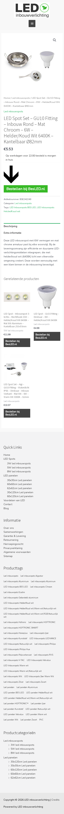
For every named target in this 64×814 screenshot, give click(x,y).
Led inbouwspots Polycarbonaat (18, 655)
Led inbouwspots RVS (43, 655)
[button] (54, 40)
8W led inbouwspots (19, 471)
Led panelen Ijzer (38, 703)
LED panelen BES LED (14, 692)
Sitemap (8, 556)
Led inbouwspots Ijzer (39, 633)
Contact (8, 504)
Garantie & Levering (15, 536)
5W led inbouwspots (19, 467)
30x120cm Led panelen (20, 492)
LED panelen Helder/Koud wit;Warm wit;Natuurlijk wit (28, 698)
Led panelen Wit (11, 719)
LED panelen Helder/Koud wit (39, 692)
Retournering (11, 540)
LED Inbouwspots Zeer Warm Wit (39, 676)
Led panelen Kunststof (13, 709)
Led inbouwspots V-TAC (14, 660)
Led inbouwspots (21, 97)
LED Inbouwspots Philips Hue (17, 649)
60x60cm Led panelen (19, 484)
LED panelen (11, 475)
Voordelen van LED (14, 500)
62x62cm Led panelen (19, 488)
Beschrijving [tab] (10, 226)
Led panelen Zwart (28, 719)
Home (7, 97)
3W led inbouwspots (19, 463)
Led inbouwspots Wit (13, 676)
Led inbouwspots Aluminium (16, 581)
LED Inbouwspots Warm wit (16, 665)
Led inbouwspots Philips (45, 644)
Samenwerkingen (13, 532)
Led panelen (9, 687)
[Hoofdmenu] (32, 23)
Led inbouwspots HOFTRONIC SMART (21, 627)
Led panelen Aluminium (27, 687)
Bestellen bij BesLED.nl (25, 188)
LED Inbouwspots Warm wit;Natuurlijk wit (23, 671)
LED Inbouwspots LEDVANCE (43, 638)
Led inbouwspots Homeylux (16, 633)
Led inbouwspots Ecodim (14, 592)
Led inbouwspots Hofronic (15, 622)
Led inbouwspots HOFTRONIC (41, 622)
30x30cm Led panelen (19, 480)
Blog (6, 508)
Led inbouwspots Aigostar (31, 576)
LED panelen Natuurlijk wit (38, 709)
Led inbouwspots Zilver (13, 682)
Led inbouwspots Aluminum (43, 581)
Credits (56, 800)
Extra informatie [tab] (12, 233)
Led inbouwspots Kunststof (15, 638)
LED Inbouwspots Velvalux (39, 660)
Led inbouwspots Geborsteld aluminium (21, 597)
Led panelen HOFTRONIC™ (16, 703)
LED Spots (9, 459)
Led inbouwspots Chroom (41, 587)
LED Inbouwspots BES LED (23, 207)
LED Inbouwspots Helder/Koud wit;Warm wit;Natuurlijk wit (30, 608)
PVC (41, 719)
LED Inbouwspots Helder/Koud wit (19, 603)
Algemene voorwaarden (17, 552)
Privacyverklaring (13, 548)
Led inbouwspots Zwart (36, 682)
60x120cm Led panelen (20, 496)
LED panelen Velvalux (13, 714)
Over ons (9, 528)
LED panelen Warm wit (36, 714)
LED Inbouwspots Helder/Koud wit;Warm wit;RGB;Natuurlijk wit (31, 615)
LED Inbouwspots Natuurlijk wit (18, 644)
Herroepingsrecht (13, 544)
